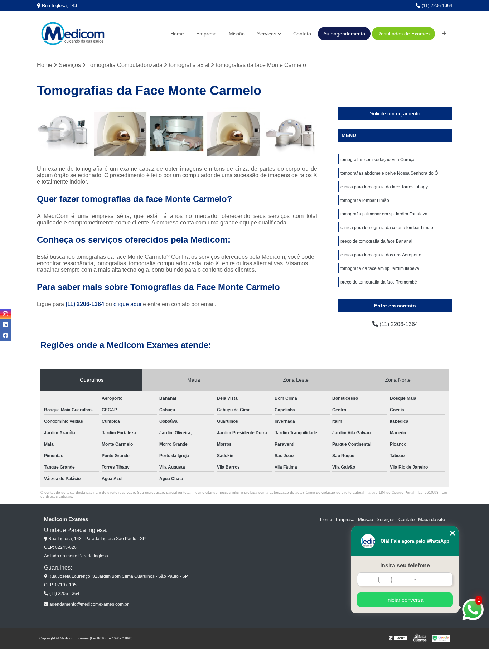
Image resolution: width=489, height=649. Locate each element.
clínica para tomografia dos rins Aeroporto (380, 254)
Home (177, 34)
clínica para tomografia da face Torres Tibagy (384, 186)
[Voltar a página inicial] (72, 33)
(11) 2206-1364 (436, 5)
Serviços (266, 34)
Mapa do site (431, 519)
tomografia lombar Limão (364, 200)
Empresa (206, 34)
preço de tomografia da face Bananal (376, 241)
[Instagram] (5, 314)
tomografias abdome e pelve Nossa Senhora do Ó (389, 173)
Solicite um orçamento (395, 113)
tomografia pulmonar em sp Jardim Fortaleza (383, 214)
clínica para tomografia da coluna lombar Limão (386, 227)
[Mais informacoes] (444, 33)
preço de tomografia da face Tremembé (378, 282)
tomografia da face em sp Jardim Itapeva (379, 268)
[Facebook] (5, 335)
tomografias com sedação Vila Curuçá (377, 159)
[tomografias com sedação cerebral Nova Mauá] (290, 133)
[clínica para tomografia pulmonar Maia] (63, 133)
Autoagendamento (344, 34)
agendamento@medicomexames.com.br (88, 604)
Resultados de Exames (403, 34)
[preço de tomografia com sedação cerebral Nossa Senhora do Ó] (120, 133)
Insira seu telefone (405, 565)
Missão (237, 34)
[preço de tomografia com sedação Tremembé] (177, 133)
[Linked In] (5, 324)
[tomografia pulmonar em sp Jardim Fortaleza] (234, 133)
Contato (302, 34)
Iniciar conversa (404, 600)
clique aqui (127, 304)
